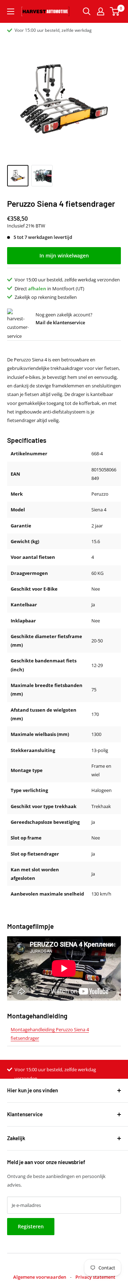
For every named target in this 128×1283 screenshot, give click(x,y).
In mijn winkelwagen (64, 255)
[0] (115, 11)
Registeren (31, 1226)
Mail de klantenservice (60, 322)
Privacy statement (95, 1277)
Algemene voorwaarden (39, 1277)
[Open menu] (10, 11)
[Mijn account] (100, 11)
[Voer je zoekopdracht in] (87, 11)
